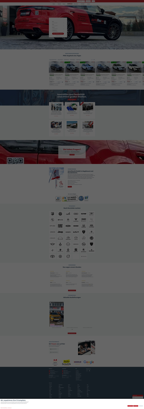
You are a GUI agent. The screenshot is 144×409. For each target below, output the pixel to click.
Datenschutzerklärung (4, 407)
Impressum (9, 407)
